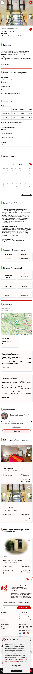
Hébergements (2, 2)
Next (28, 454)
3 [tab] (17, 24)
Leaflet (16, 334)
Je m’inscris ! (24, 608)
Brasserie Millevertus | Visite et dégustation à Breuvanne (11, 358)
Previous (4, 454)
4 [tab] (18, 24)
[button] (16, 322)
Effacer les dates (26, 195)
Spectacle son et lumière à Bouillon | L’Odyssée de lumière (9, 387)
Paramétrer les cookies (16, 666)
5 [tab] (19, 24)
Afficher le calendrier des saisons (11, 122)
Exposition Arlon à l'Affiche (9, 382)
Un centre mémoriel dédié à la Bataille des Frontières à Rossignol (13, 362)
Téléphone (16, 431)
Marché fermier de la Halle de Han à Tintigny (8, 392)
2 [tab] (15, 24)
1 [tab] (14, 25)
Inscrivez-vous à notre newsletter (16, 603)
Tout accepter (16, 671)
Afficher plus (5, 64)
